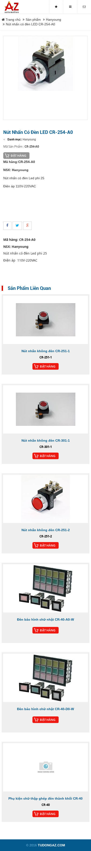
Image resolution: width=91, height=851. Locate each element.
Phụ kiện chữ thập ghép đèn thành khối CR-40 (45, 798)
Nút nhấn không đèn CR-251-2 (45, 530)
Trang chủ (13, 19)
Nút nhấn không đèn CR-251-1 (45, 351)
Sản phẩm (33, 19)
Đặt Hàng (18, 155)
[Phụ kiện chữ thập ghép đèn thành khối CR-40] (45, 767)
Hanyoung (53, 19)
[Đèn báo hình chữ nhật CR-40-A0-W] (45, 588)
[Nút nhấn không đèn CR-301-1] (45, 409)
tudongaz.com (51, 845)
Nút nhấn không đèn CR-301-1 (45, 440)
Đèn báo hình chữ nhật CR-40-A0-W (45, 619)
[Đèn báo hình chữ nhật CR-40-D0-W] (45, 678)
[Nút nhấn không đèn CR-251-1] (45, 320)
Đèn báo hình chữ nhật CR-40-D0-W (45, 709)
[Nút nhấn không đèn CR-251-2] (45, 499)
